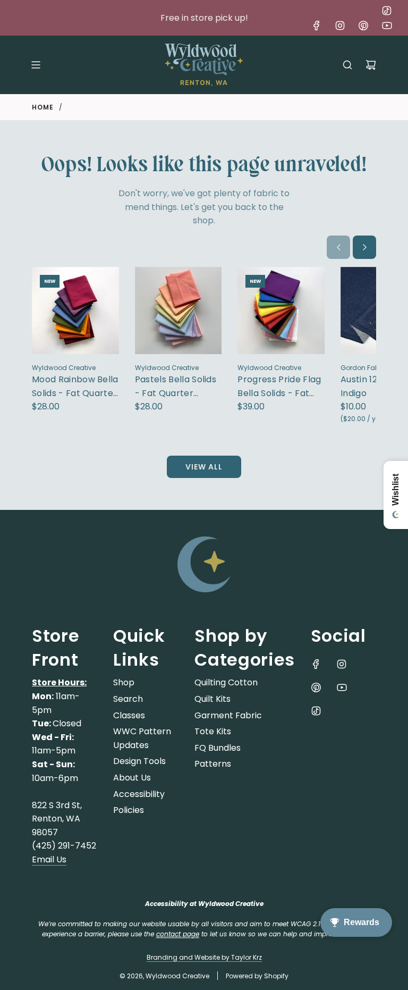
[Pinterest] (363, 25)
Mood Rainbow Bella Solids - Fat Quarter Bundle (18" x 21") (75, 386)
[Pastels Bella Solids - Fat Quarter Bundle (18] (178, 310)
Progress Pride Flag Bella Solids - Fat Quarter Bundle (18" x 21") (279, 386)
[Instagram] (340, 25)
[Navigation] (35, 65)
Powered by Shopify (257, 975)
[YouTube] (386, 25)
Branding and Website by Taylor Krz (204, 957)
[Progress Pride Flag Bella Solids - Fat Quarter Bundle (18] (281, 310)
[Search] (347, 65)
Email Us (49, 859)
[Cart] (370, 65)
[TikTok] (386, 10)
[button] (338, 247)
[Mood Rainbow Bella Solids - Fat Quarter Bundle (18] (75, 310)
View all (204, 467)
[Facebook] (316, 25)
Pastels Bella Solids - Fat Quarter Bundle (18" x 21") (175, 386)
